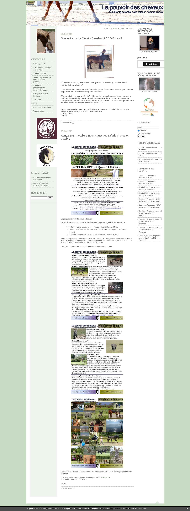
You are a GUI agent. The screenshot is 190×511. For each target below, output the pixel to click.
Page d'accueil (118, 29)
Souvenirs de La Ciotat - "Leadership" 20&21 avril (91, 38)
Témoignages (38, 111)
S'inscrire (143, 130)
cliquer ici (106, 477)
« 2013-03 (108, 29)
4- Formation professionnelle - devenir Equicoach (40, 88)
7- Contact (37, 100)
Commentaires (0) (68, 123)
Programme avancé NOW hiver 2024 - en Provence (150, 213)
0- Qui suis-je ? (39, 64)
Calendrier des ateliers (42, 107)
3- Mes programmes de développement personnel (42, 79)
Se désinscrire (145, 133)
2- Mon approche (39, 74)
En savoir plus (140, 509)
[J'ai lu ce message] (187, 509)
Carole (141, 175)
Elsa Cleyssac (144, 236)
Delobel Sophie (144, 187)
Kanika (141, 205)
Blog (35, 104)
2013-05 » (130, 29)
